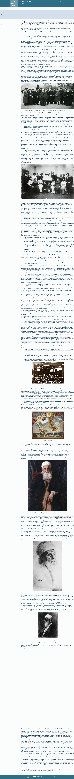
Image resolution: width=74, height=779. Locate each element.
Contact (11, 776)
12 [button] (63, 218)
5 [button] (40, 127)
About (22, 5)
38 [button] (63, 743)
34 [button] (29, 538)
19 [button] (67, 279)
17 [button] (29, 272)
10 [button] (55, 212)
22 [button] (27, 314)
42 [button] (28, 763)
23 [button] (32, 317)
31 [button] (25, 530)
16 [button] (37, 263)
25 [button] (69, 328)
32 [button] (40, 531)
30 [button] (51, 526)
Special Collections (26, 1)
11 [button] (29, 215)
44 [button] (45, 764)
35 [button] (66, 603)
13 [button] (60, 223)
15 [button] (29, 249)
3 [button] (31, 39)
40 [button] (27, 757)
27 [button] (48, 402)
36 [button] (31, 610)
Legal (14, 776)
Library (23, 3)
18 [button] (55, 276)
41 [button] (46, 760)
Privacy (17, 776)
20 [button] (66, 288)
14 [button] (55, 228)
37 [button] (40, 739)
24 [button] (38, 323)
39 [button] (25, 749)
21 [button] (37, 296)
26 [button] (55, 360)
